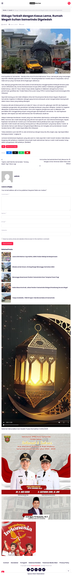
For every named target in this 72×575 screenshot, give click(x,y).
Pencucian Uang (11, 146)
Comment (5, 194)
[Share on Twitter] (15, 152)
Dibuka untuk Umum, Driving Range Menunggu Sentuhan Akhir (33, 267)
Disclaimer (14, 563)
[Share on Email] (27, 152)
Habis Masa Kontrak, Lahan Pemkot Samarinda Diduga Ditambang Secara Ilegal (40, 287)
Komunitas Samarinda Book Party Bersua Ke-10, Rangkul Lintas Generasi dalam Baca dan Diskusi (55, 162)
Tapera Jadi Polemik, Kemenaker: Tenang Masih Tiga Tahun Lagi (15, 163)
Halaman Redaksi (35, 563)
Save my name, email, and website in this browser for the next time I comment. (26, 239)
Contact (6, 563)
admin (5, 24)
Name (4, 213)
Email (4, 222)
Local (22, 24)
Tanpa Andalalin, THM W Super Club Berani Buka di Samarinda (33, 298)
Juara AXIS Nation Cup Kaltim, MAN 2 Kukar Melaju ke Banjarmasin (34, 257)
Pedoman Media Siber (50, 563)
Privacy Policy (64, 563)
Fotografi (23, 563)
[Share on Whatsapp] (21, 152)
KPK (3, 146)
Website (4, 230)
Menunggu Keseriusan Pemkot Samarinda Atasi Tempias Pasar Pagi (35, 277)
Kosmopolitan (35, 565)
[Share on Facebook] (9, 152)
